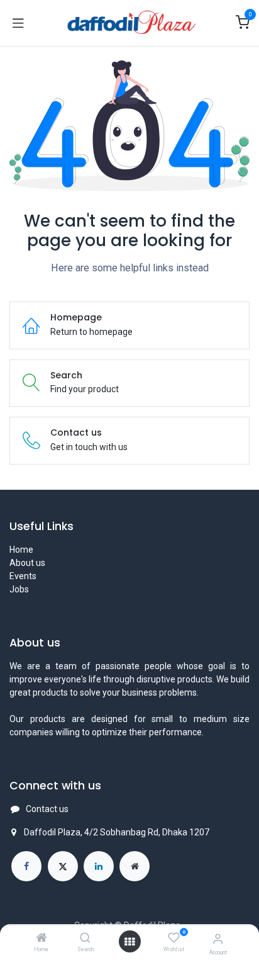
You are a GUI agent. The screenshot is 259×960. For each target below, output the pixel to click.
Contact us (47, 809)
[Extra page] (134, 866)
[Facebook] (26, 866)
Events (22, 576)
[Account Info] (218, 939)
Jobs (19, 589)
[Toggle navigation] (18, 23)
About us (27, 563)
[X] (63, 866)
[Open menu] (129, 941)
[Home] (41, 939)
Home (21, 550)
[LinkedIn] (99, 866)
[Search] (85, 939)
